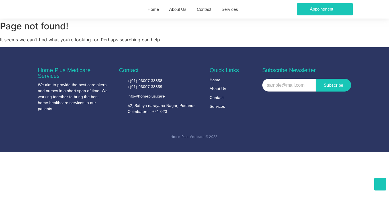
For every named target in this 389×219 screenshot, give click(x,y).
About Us (218, 88)
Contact (217, 97)
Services (217, 106)
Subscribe (333, 85)
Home (215, 80)
